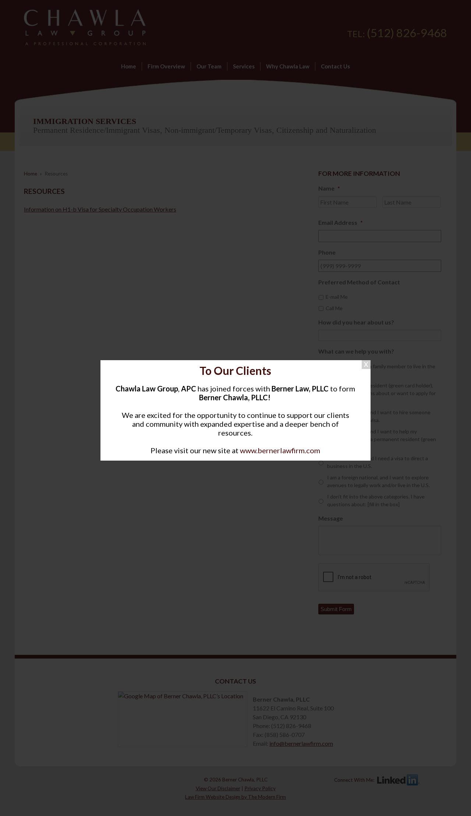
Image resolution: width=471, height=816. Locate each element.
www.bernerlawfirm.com (280, 450)
